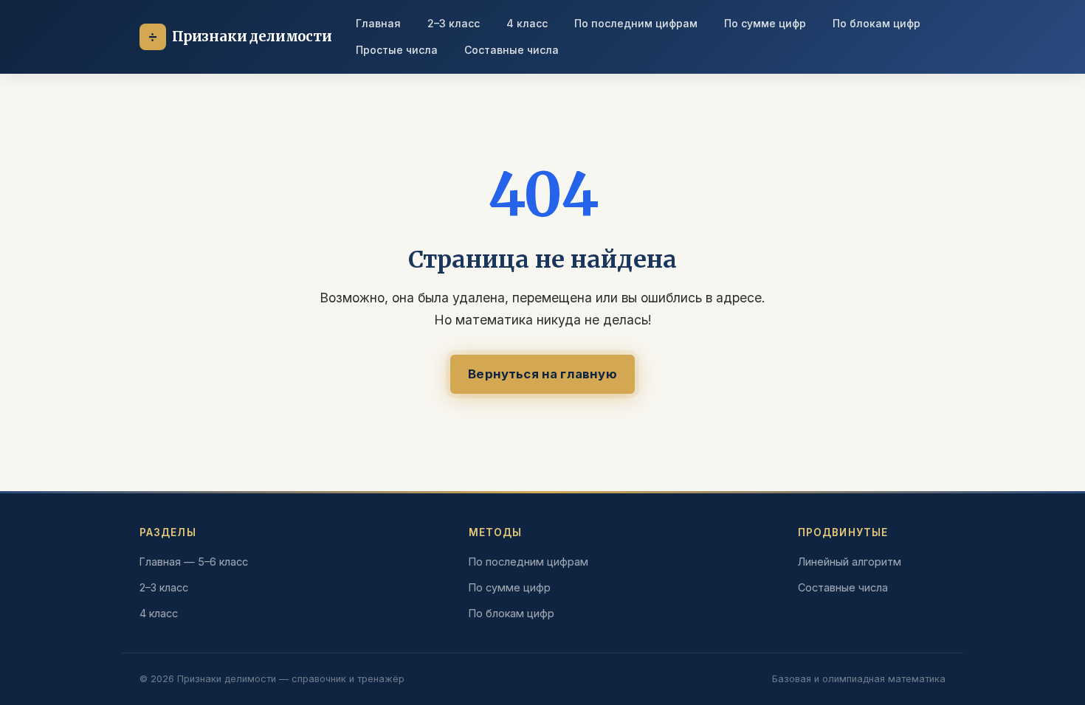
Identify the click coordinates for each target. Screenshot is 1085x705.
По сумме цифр (765, 23)
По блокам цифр (876, 23)
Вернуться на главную (542, 374)
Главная (378, 23)
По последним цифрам (636, 23)
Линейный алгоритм (849, 561)
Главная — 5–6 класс (194, 561)
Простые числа (397, 50)
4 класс (527, 23)
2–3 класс (453, 23)
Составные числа (511, 50)
